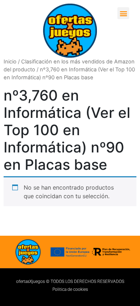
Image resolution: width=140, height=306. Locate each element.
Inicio (10, 61)
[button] (123, 13)
